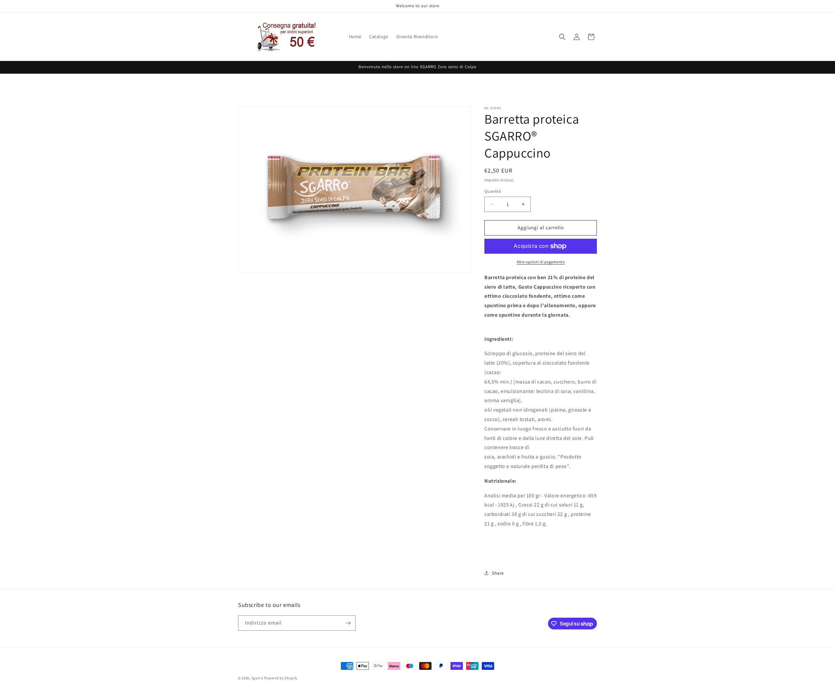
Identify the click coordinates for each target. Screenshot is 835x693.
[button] (562, 37)
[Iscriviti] (348, 623)
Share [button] (498, 573)
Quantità (492, 191)
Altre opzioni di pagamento (541, 261)
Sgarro (257, 678)
